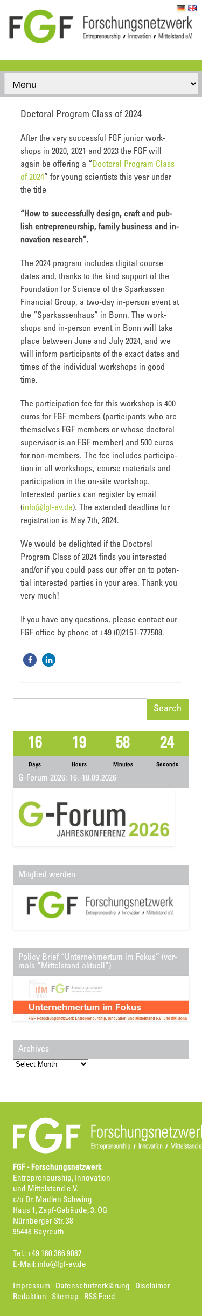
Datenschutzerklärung (92, 1287)
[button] (30, 660)
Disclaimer (152, 1287)
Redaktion (29, 1297)
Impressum (31, 1287)
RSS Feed (99, 1297)
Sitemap (65, 1297)
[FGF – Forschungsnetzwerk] (101, 41)
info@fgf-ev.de (48, 508)
